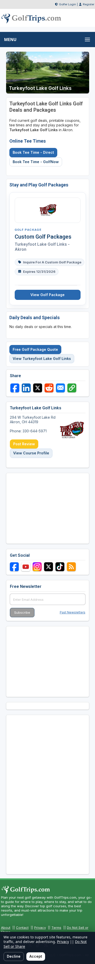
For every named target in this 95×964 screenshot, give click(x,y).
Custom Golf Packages (43, 237)
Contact (22, 928)
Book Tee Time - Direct (33, 152)
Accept (35, 956)
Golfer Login (67, 4)
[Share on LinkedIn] (26, 387)
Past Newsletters (72, 612)
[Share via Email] (60, 387)
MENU (10, 39)
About (5, 928)
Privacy (40, 928)
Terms (56, 928)
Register (88, 4)
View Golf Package (47, 295)
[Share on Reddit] (49, 387)
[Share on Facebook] (14, 387)
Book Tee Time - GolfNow (36, 162)
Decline (14, 956)
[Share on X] (37, 387)
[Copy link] (71, 387)
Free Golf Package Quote (35, 349)
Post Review (24, 444)
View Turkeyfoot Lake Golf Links (42, 358)
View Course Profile (31, 453)
